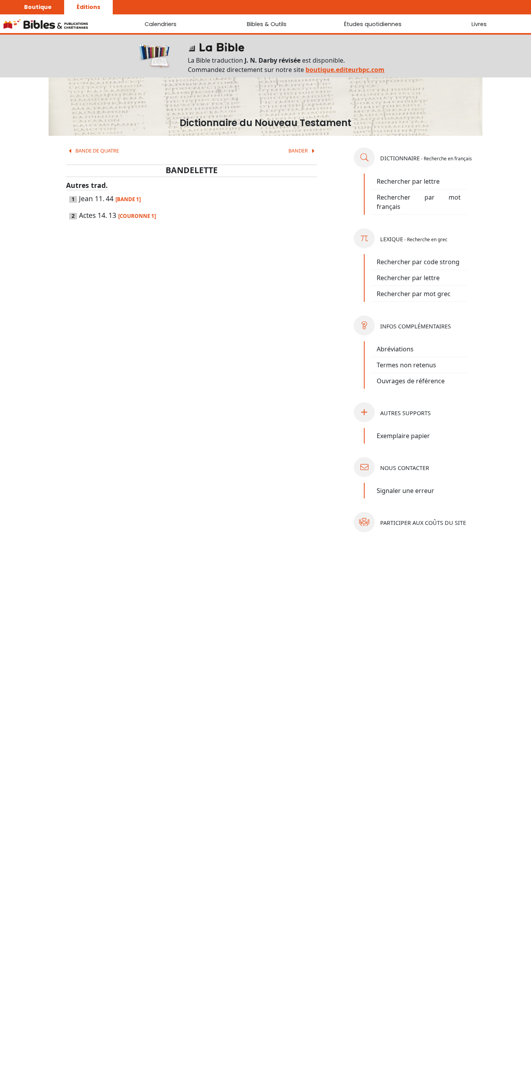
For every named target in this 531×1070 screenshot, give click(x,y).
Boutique (38, 7)
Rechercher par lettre (408, 181)
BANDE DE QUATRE (96, 150)
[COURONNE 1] (137, 215)
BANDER (298, 150)
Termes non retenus (406, 365)
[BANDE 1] (128, 199)
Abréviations (395, 349)
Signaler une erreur (405, 490)
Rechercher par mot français (419, 202)
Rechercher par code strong (418, 262)
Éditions (88, 7)
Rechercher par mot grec (414, 293)
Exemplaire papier (403, 436)
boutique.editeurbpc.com (345, 69)
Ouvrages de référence (411, 381)
